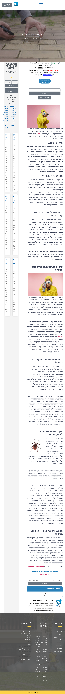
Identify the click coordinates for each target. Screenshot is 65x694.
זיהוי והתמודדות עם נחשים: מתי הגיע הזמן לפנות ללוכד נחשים (28, 637)
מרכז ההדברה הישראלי (35, 566)
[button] (29, 588)
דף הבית (40, 38)
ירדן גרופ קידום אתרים (32, 692)
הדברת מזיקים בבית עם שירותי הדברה (37, 672)
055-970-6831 (45, 574)
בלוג (36, 38)
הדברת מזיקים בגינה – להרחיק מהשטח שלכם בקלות (44, 674)
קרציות (39, 134)
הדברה (60, 337)
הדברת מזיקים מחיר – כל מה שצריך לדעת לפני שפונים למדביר (37, 640)
